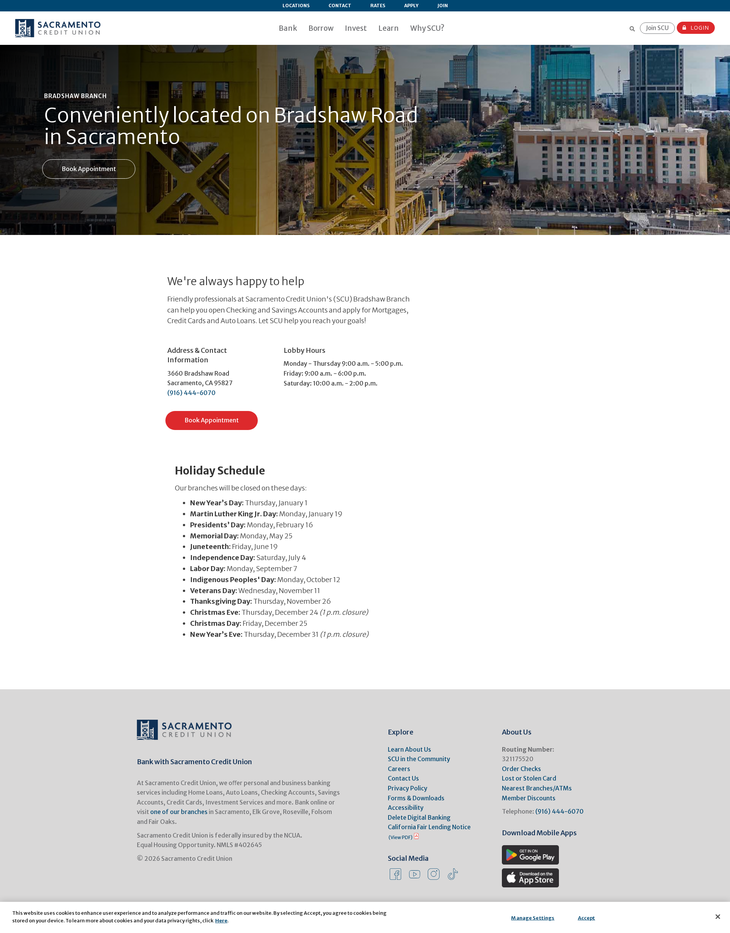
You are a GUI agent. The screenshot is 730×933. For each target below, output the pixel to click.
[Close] (717, 916)
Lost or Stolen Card (529, 778)
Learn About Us (409, 749)
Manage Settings (532, 918)
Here (221, 920)
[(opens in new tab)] (530, 854)
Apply (411, 5)
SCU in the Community (419, 759)
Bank (288, 28)
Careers (399, 769)
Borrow (320, 28)
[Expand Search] (632, 28)
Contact (339, 5)
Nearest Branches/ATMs (537, 788)
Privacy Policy (407, 788)
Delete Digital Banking (419, 817)
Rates (377, 5)
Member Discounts (528, 798)
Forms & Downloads (416, 798)
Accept (586, 918)
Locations (295, 5)
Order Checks (521, 769)
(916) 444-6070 (191, 393)
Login (699, 27)
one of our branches (179, 812)
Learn (388, 28)
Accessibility (406, 807)
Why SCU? (427, 28)
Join (443, 5)
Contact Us (403, 778)
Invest (356, 28)
